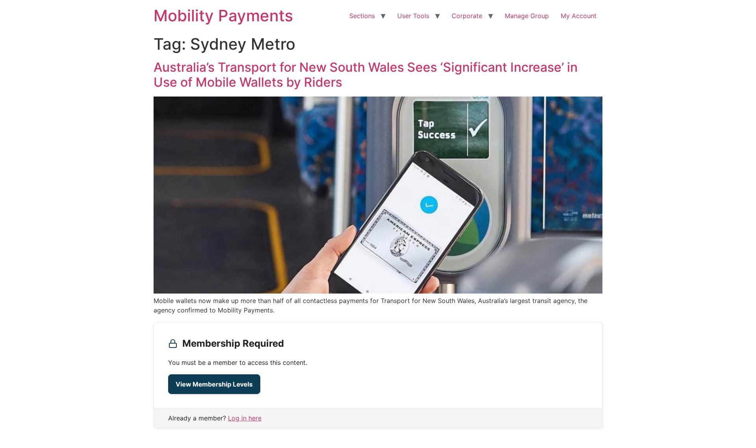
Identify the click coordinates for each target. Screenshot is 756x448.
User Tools (413, 16)
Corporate (467, 16)
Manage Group (527, 16)
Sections (362, 16)
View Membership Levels (214, 384)
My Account (579, 16)
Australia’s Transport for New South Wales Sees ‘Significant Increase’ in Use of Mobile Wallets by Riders (366, 74)
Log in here (244, 418)
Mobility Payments (223, 15)
